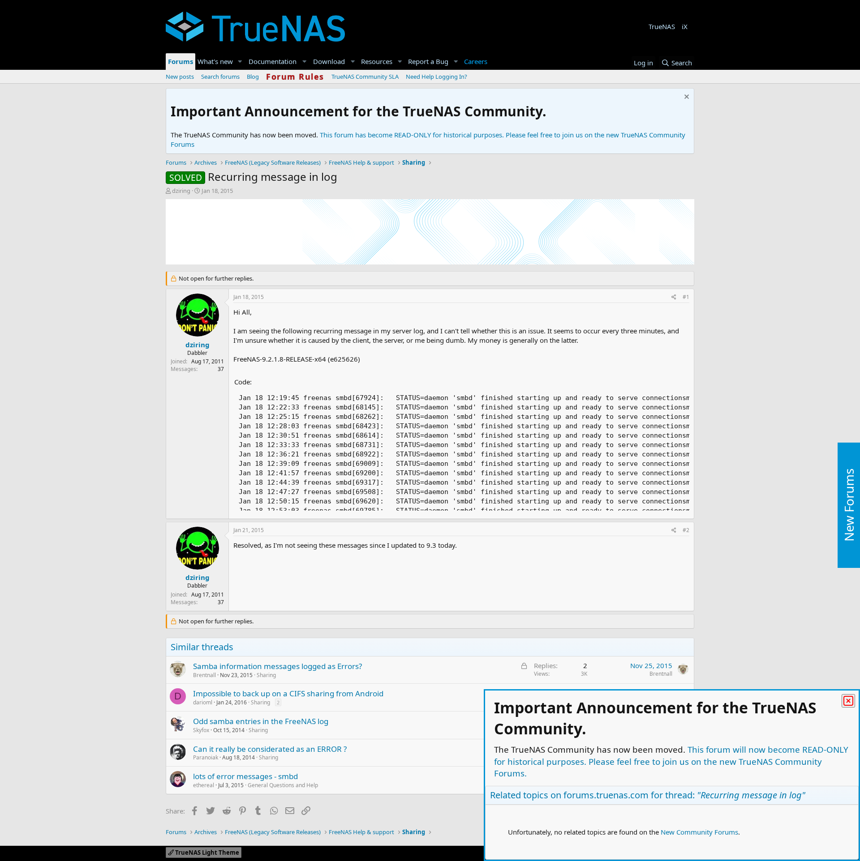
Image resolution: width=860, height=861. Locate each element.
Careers (475, 61)
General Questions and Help (283, 785)
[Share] (673, 297)
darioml (202, 702)
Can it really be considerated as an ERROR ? (270, 749)
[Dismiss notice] (685, 97)
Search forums (220, 76)
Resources (376, 61)
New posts (180, 76)
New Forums (848, 505)
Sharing (266, 675)
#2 (686, 530)
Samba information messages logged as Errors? (277, 666)
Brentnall (204, 675)
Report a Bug (428, 61)
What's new (215, 61)
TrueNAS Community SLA (365, 76)
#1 (686, 297)
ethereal (203, 785)
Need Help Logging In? (436, 76)
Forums (180, 61)
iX (685, 26)
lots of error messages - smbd (245, 776)
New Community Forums (699, 831)
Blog (253, 76)
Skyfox (201, 730)
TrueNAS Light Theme (206, 852)
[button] (240, 61)
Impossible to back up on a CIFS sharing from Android (288, 693)
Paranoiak (205, 757)
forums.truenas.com (606, 795)
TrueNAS (662, 26)
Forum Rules (295, 76)
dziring (181, 191)
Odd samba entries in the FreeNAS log (260, 721)
